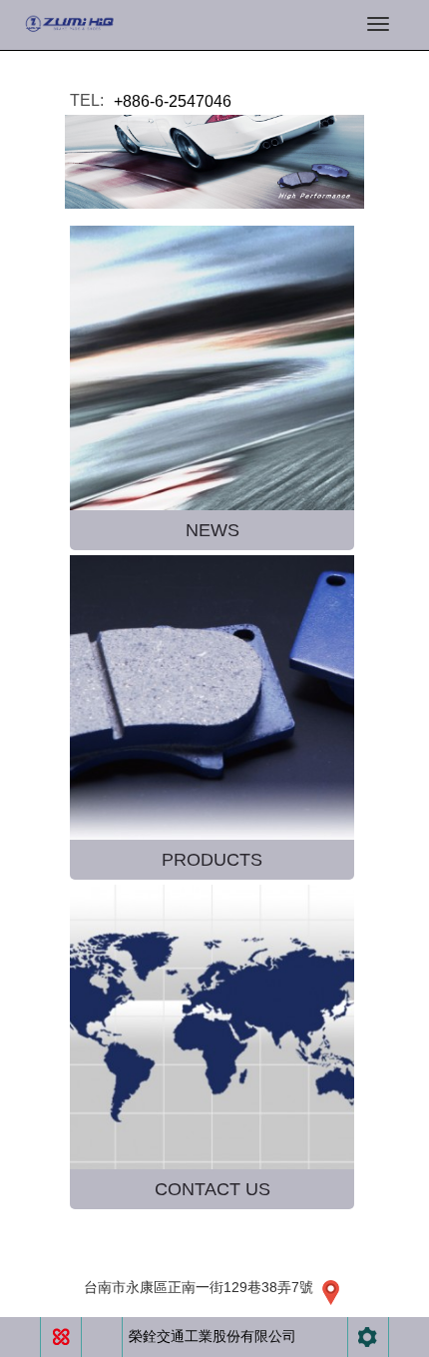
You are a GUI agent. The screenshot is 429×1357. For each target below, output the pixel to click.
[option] (214, 162)
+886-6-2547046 (172, 101)
